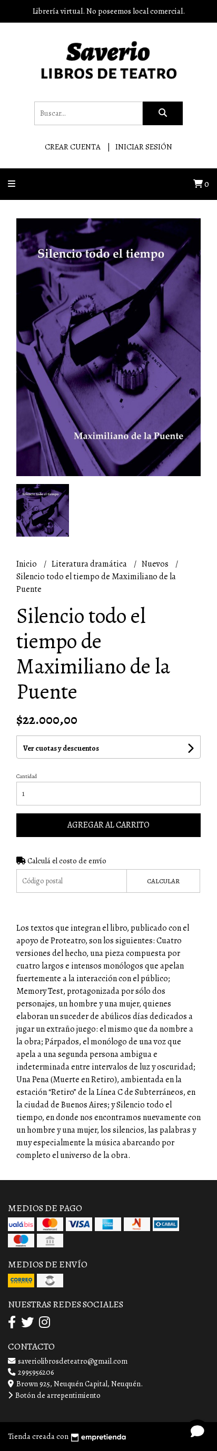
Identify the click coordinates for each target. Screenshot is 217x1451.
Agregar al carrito (108, 825)
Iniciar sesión (143, 147)
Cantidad (26, 776)
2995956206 (35, 1372)
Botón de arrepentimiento (57, 1395)
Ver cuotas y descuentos (61, 748)
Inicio (27, 564)
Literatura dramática (90, 564)
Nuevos (156, 564)
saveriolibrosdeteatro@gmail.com (71, 1361)
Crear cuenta (73, 147)
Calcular (163, 880)
